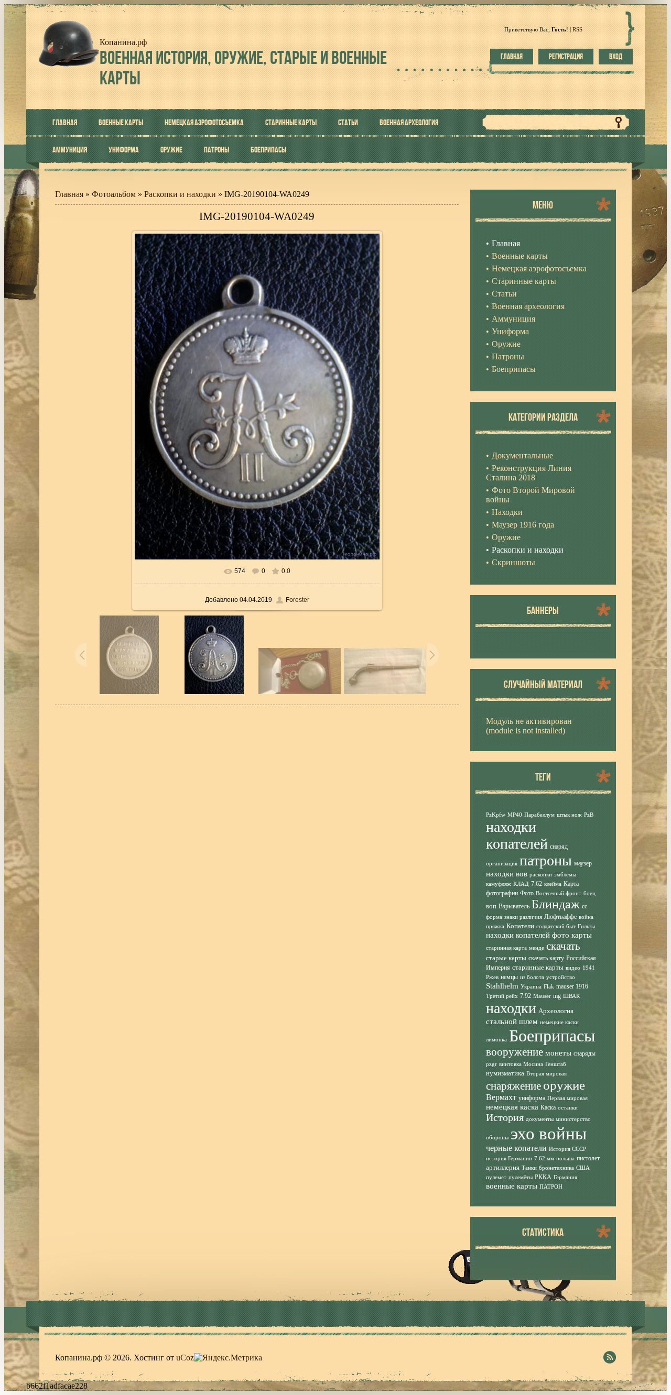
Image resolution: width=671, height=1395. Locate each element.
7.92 (525, 995)
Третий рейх (502, 996)
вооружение (514, 1052)
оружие (564, 1085)
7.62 (536, 883)
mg (557, 995)
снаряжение (513, 1086)
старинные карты (538, 967)
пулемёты (520, 1177)
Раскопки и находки (180, 194)
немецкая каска (512, 1107)
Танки (529, 1168)
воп (491, 906)
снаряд (559, 846)
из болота (532, 977)
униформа (531, 1098)
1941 (588, 968)
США (583, 1168)
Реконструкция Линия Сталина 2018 (528, 473)
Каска (548, 1107)
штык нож (569, 815)
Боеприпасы (552, 1035)
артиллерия (503, 1167)
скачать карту (546, 958)
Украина (531, 987)
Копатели (520, 926)
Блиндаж (556, 904)
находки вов (506, 874)
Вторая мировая (546, 1074)
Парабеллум (539, 815)
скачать (563, 946)
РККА (543, 1177)
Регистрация (566, 56)
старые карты (506, 958)
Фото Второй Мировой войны (530, 495)
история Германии (509, 1158)
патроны (546, 860)
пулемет (496, 1177)
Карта (571, 883)
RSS (577, 29)
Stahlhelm (502, 986)
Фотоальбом (114, 194)
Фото (527, 893)
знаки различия (523, 917)
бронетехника (556, 1168)
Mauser (542, 996)
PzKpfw (495, 815)
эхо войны (549, 1133)
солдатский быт (556, 926)
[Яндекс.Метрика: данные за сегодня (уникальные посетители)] (228, 1358)
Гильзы (586, 926)
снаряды (584, 1053)
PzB (588, 815)
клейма (552, 884)
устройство (560, 977)
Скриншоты (513, 562)
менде (536, 948)
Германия (565, 1177)
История (505, 1117)
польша (565, 1158)
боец (589, 893)
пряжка (495, 926)
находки (511, 1008)
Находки (507, 512)
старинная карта (506, 948)
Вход (615, 56)
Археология (555, 1011)
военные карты (511, 1186)
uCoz (185, 1357)
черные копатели (516, 1148)
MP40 (514, 815)
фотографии (502, 893)
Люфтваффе (560, 916)
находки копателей (517, 835)
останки (568, 1108)
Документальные (522, 455)
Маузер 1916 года (523, 524)
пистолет (588, 1158)
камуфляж (498, 884)
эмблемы (565, 874)
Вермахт (501, 1097)
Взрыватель (514, 906)
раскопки (540, 874)
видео (573, 968)
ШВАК (571, 996)
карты (581, 935)
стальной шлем (512, 1021)
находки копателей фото (527, 935)
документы (540, 1119)
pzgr (491, 1064)
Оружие (506, 537)
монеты (558, 1053)
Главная (512, 56)
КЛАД (521, 884)
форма (494, 917)
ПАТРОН (550, 1187)
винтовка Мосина (521, 1064)
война (586, 917)
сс (584, 906)
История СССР (567, 1149)
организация (501, 863)
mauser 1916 (572, 986)
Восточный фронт (558, 893)
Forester (297, 599)
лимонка (496, 1039)
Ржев (492, 977)
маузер (583, 863)
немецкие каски (559, 1022)
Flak (549, 987)
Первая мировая (567, 1098)
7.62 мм (544, 1158)
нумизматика (505, 1073)
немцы (509, 977)
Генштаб (555, 1064)
